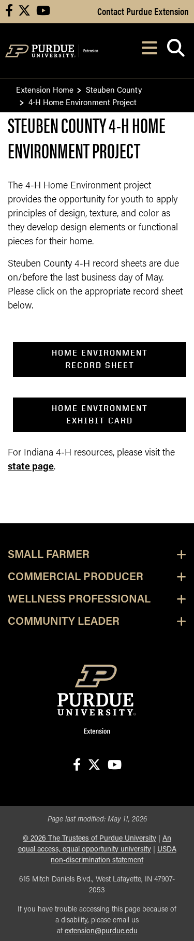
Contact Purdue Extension (143, 11)
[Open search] (175, 51)
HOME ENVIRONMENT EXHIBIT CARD (100, 414)
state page (31, 467)
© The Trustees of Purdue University (89, 839)
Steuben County (114, 89)
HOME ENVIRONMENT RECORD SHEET (100, 359)
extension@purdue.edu (101, 931)
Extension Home (44, 89)
